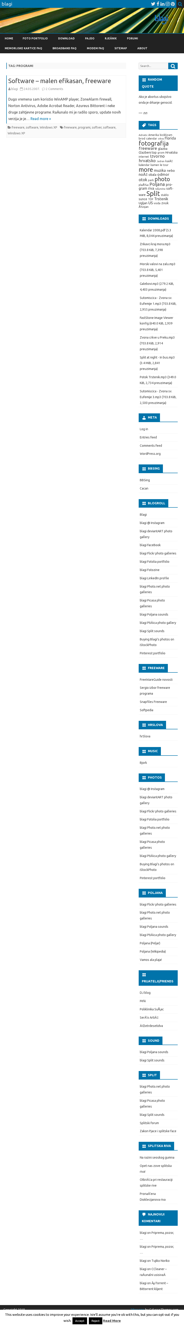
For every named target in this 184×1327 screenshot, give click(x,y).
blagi (14, 89)
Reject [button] (96, 1320)
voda (157, 203)
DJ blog (145, 992)
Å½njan (144, 206)
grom (161, 152)
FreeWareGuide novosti (156, 679)
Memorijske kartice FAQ (23, 48)
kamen (155, 164)
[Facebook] (158, 3)
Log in (144, 429)
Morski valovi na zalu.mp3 (157, 264)
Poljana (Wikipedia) (153, 951)
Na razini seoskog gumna (157, 1157)
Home (9, 38)
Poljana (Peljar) (150, 943)
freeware (18, 127)
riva (151, 188)
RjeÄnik (111, 38)
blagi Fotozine (150, 570)
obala (152, 174)
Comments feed (151, 445)
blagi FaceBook (150, 545)
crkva (161, 138)
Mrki (143, 1001)
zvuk (165, 203)
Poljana (157, 184)
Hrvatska (171, 152)
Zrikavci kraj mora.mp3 (155, 244)
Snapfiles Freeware (153, 702)
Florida (170, 138)
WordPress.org (150, 453)
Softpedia (146, 710)
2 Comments (54, 89)
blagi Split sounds (152, 631)
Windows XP (48, 127)
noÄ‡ (143, 174)
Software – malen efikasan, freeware (59, 80)
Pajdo (89, 38)
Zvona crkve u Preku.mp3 (157, 337)
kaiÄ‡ (169, 161)
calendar (151, 138)
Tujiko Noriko (160, 1261)
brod (142, 138)
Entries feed (148, 437)
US (150, 203)
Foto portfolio (35, 38)
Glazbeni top (148, 152)
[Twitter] (153, 3)
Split (153, 193)
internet (144, 156)
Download (66, 38)
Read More (112, 1321)
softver (97, 127)
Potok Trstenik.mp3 (153, 377)
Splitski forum (149, 1123)
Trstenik (161, 199)
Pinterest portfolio (152, 653)
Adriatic (143, 135)
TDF (150, 199)
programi (84, 127)
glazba (162, 148)
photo (162, 179)
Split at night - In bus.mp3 (157, 357)
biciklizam (166, 134)
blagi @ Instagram (152, 523)
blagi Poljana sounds (154, 614)
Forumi (132, 38)
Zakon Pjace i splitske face (158, 1131)
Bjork (143, 762)
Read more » (41, 119)
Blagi (143, 514)
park (151, 180)
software (32, 127)
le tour (164, 164)
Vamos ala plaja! (151, 960)
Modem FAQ (95, 48)
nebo (171, 170)
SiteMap (120, 48)
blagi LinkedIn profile (154, 578)
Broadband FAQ (65, 48)
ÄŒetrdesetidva (151, 1026)
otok (143, 179)
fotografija (154, 143)
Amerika (153, 134)
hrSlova (145, 736)
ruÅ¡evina (160, 188)
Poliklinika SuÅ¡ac (152, 1009)
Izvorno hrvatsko (152, 158)
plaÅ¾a (144, 184)
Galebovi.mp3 (149, 284)
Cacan (144, 488)
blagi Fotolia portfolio (154, 561)
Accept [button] (79, 1320)
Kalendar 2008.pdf (152, 230)
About (142, 48)
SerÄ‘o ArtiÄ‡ (149, 1017)
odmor (163, 174)
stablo (165, 194)
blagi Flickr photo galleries (158, 553)
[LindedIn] (162, 3)
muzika (160, 170)
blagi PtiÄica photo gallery (158, 623)
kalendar (144, 164)
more (146, 169)
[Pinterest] (173, 3)
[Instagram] (168, 3)
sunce (143, 199)
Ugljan (143, 203)
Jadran (160, 161)
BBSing (145, 480)
